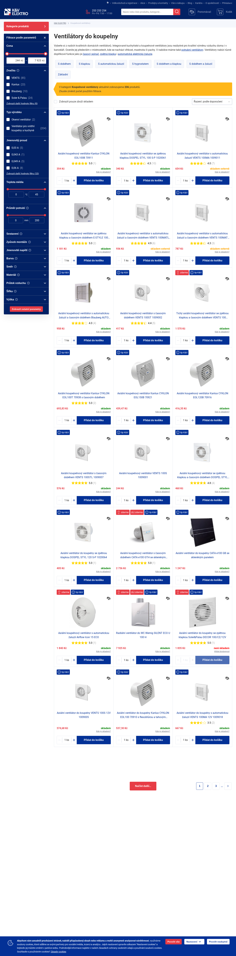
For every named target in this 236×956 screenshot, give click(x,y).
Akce (142, 3)
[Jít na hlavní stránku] (107, 2)
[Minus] (59, 181)
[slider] (7, 54)
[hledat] (176, 12)
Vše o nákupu (178, 3)
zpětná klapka (108, 54)
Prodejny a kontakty (158, 3)
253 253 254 (99, 10)
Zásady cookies (58, 951)
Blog (190, 3)
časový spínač (91, 54)
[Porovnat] (108, 119)
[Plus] (74, 181)
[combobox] (147, 12)
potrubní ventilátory (192, 49)
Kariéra (198, 3)
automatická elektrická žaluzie (135, 54)
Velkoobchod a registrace (124, 3)
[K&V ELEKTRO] (16, 12)
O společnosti (212, 3)
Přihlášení (227, 3)
